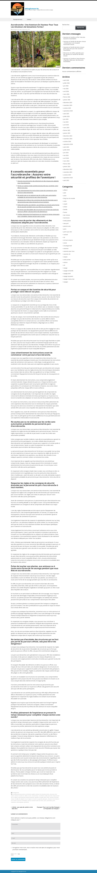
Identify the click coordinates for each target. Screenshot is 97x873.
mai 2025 (65, 122)
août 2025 (66, 113)
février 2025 (66, 130)
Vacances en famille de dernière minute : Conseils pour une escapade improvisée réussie (74, 43)
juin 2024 (65, 152)
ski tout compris (68, 240)
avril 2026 (66, 91)
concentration (35, 796)
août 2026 (66, 80)
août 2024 (66, 147)
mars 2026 (66, 94)
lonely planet (67, 220)
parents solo (67, 226)
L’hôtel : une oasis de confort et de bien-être (22, 807)
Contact (29, 19)
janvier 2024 (66, 166)
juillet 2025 (66, 116)
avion (64, 195)
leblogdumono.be (32, 8)
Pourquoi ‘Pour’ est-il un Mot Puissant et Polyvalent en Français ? (48, 807)
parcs (45, 800)
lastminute (66, 218)
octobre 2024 (67, 141)
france (65, 212)
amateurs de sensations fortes (42, 794)
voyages (65, 282)
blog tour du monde (69, 198)
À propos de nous (17, 19)
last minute (66, 215)
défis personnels (49, 796)
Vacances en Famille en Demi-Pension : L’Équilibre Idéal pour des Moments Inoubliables (74, 60)
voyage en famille (68, 271)
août (64, 193)
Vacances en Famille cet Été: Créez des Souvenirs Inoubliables (74, 37)
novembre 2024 (67, 138)
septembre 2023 (68, 177)
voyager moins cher (68, 279)
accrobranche (28, 794)
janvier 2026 (66, 100)
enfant (65, 207)
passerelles (49, 800)
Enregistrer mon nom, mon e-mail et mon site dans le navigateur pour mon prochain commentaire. (36, 848)
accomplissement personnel (18, 794)
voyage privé (67, 273)
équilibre (37, 797)
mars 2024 (66, 161)
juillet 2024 (66, 150)
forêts (48, 797)
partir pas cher (67, 232)
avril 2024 (66, 158)
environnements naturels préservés (26, 797)
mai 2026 (65, 88)
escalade (41, 797)
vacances (65, 248)
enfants (16, 797)
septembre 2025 (68, 111)
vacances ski (66, 254)
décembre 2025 (67, 102)
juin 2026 (65, 86)
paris (64, 229)
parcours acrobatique (22, 800)
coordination (42, 796)
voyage (65, 268)
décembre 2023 (67, 169)
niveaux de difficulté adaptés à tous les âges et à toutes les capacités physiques (29, 799)
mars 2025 (66, 127)
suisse (65, 243)
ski (64, 237)
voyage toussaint (68, 276)
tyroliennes (26, 802)
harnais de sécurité (54, 797)
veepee (65, 257)
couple (65, 204)
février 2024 (66, 164)
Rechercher (65, 25)
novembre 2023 (67, 172)
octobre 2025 (67, 108)
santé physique (19, 802)
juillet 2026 (66, 83)
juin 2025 (65, 119)
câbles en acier (28, 796)
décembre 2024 (67, 136)
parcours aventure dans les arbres (35, 800)
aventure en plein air (19, 796)
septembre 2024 (68, 144)
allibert (65, 190)
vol (64, 265)
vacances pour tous (68, 251)
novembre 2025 (67, 105)
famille (65, 209)
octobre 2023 (67, 175)
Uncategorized (15, 792)
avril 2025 (66, 125)
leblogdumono (16, 29)
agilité (33, 794)
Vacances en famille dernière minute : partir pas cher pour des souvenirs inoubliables (74, 48)
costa (64, 201)
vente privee (66, 259)
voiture (65, 262)
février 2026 (66, 97)
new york (65, 223)
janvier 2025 (66, 133)
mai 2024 (65, 155)
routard (65, 234)
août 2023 (66, 180)
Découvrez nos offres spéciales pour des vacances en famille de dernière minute (73, 54)
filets (45, 797)
